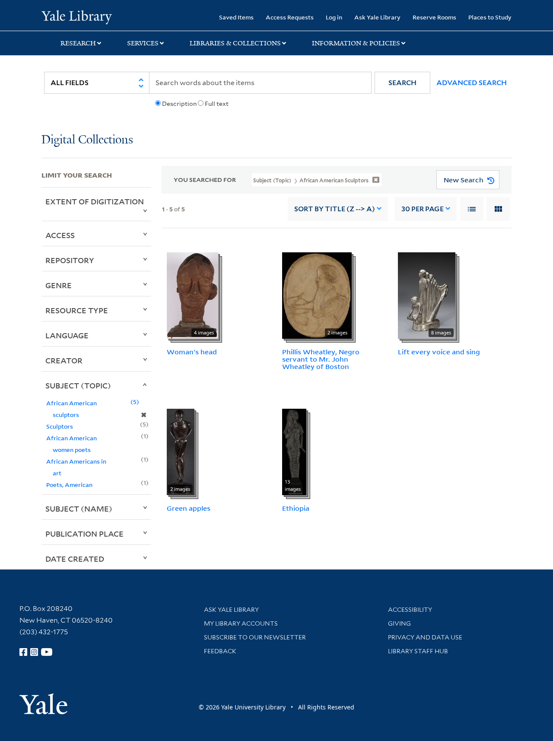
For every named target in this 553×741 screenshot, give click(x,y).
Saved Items (236, 17)
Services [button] (143, 43)
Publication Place (84, 533)
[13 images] (294, 451)
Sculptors (59, 426)
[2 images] (317, 294)
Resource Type (76, 310)
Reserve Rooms (434, 17)
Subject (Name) (78, 508)
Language (67, 335)
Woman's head (192, 351)
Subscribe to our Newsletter (255, 637)
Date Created (74, 558)
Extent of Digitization (94, 201)
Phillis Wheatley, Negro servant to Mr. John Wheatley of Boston (320, 359)
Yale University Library (76, 16)
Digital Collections (87, 140)
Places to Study (490, 17)
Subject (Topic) (78, 385)
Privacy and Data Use (425, 637)
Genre (58, 285)
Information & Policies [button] (356, 43)
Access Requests (290, 17)
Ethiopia (295, 508)
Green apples (188, 508)
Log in (334, 17)
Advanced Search (471, 83)
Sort (334, 209)
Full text (217, 103)
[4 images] (192, 294)
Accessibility (410, 609)
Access (60, 235)
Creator (64, 360)
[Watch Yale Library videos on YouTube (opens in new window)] (46, 652)
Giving (399, 623)
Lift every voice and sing (439, 351)
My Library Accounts (241, 623)
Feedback (220, 651)
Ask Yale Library (377, 17)
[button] (402, 83)
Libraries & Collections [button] (235, 43)
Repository (69, 260)
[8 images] (426, 294)
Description (179, 103)
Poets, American (69, 484)
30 (422, 209)
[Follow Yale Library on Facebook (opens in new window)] (23, 652)
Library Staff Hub (418, 651)
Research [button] (78, 43)
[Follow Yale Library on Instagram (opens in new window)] (34, 652)
